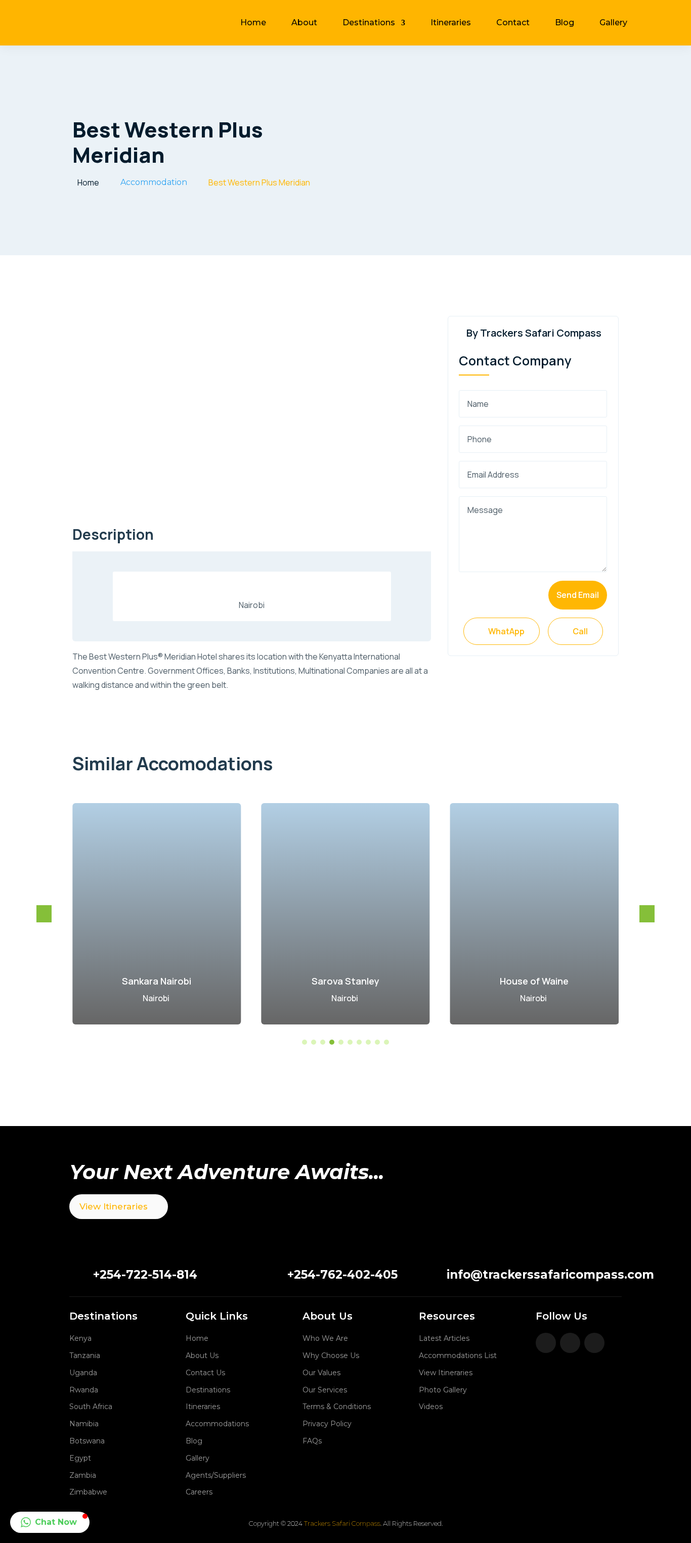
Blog (564, 22)
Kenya (80, 1338)
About (304, 22)
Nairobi (156, 998)
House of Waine (534, 981)
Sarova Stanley (345, 981)
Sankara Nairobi (156, 981)
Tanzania (84, 1355)
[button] (647, 913)
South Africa (90, 1406)
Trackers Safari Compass (342, 1523)
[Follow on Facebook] (546, 1343)
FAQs (312, 1440)
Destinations (368, 22)
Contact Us (205, 1372)
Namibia (84, 1423)
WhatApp (502, 631)
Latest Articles (444, 1338)
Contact (513, 22)
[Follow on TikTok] (594, 1343)
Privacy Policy (327, 1423)
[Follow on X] (570, 1343)
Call (575, 631)
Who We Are (325, 1338)
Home (253, 22)
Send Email (577, 594)
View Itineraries (113, 1206)
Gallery (613, 22)
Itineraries (450, 22)
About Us (202, 1355)
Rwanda (83, 1389)
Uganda (83, 1372)
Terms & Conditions (337, 1406)
